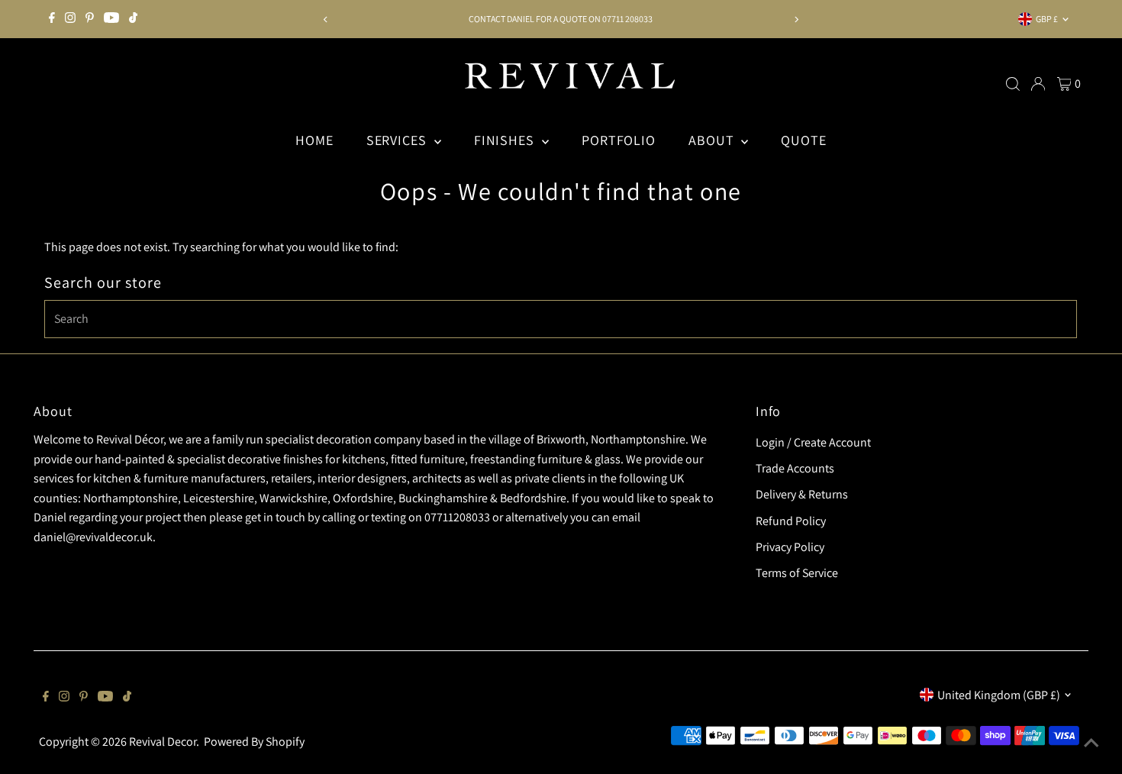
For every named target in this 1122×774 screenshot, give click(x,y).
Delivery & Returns (802, 494)
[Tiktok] (133, 19)
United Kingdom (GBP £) (998, 695)
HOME (314, 140)
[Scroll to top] (1091, 743)
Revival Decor (162, 742)
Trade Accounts (795, 468)
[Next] (796, 19)
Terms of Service (797, 573)
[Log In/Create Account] (1038, 84)
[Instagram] (70, 19)
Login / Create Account (813, 442)
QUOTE (804, 140)
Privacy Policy (790, 547)
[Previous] (326, 19)
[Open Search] (1013, 84)
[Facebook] (52, 19)
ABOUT (712, 140)
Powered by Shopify (254, 742)
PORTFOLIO (619, 140)
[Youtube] (111, 19)
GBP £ (1047, 18)
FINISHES (506, 140)
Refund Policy (791, 521)
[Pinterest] (90, 19)
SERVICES (398, 140)
